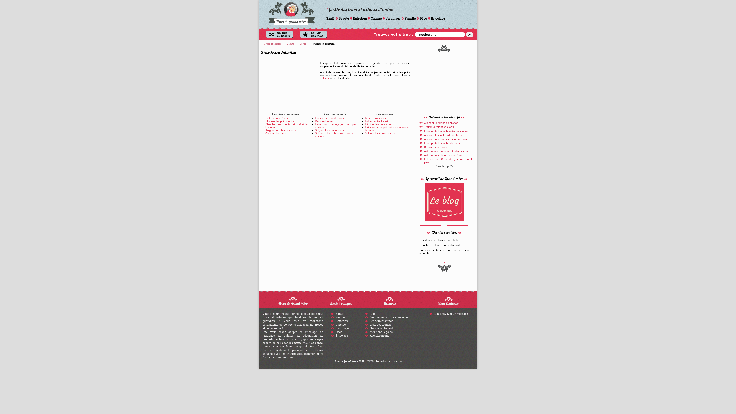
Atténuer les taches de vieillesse (443, 134)
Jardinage (393, 18)
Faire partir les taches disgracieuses (446, 130)
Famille (410, 18)
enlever (324, 78)
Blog (372, 313)
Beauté (344, 18)
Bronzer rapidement (377, 118)
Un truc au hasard (381, 328)
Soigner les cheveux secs (280, 130)
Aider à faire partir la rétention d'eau (446, 151)
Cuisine (376, 18)
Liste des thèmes (380, 324)
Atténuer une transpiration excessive (446, 138)
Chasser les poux (276, 133)
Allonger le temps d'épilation (441, 122)
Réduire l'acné (324, 121)
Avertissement (379, 335)
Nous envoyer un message (451, 313)
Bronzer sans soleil (435, 147)
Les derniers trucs (381, 321)
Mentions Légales (381, 332)
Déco (423, 18)
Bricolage (438, 18)
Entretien (360, 18)
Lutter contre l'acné (277, 118)
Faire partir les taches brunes (442, 143)
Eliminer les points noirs (279, 121)
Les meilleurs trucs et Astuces (388, 317)
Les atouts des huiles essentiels (438, 240)
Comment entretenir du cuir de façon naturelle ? (444, 251)
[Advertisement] (289, 84)
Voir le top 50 (444, 166)
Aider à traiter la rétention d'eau (443, 155)
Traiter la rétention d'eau (439, 126)
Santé (330, 18)
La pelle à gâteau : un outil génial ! (440, 244)
